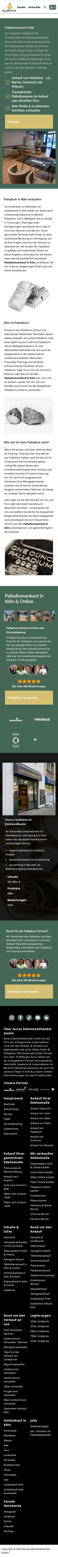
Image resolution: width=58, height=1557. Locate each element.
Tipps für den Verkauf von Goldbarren (11, 1355)
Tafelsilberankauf (40, 1255)
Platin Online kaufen (42, 1182)
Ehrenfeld (9, 1460)
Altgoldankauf (38, 1289)
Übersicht (9, 1237)
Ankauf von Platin (40, 1123)
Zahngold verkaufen (15, 1347)
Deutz (7, 1470)
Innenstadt (10, 1430)
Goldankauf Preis (40, 1298)
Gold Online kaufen (41, 1172)
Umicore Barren (39, 1214)
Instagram (10, 1511)
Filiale (7, 1119)
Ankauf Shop (11, 1109)
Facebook (9, 1516)
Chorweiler (10, 1474)
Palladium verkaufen (23, 991)
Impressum (10, 1133)
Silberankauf (37, 1246)
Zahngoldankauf (40, 1293)
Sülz (6, 1479)
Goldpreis (9, 1290)
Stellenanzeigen (39, 1426)
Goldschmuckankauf (42, 1275)
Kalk (6, 1445)
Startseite (9, 1104)
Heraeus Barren (39, 1219)
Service (8, 1114)
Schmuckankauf (39, 1260)
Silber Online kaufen (42, 1177)
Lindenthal (10, 1455)
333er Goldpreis (39, 1321)
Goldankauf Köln (13, 1484)
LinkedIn (9, 1526)
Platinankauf (37, 1265)
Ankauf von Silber (40, 1118)
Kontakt (13, 121)
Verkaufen (34, 7)
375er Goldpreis (39, 1326)
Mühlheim (10, 1435)
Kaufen (21, 7)
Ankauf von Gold (40, 1113)
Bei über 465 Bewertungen (29, 686)
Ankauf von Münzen (42, 1145)
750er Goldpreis (39, 1336)
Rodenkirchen (12, 1465)
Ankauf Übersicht (40, 1108)
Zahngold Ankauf (14, 1259)
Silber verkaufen (13, 1386)
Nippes (8, 1440)
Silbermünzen (38, 1200)
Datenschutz (11, 1128)
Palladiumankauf (40, 1270)
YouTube (9, 1531)
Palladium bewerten (22, 697)
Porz (6, 1450)
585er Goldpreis (39, 1331)
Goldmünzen (37, 1195)
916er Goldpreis (39, 1341)
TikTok (7, 1521)
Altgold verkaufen (14, 1364)
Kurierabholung (13, 1123)
